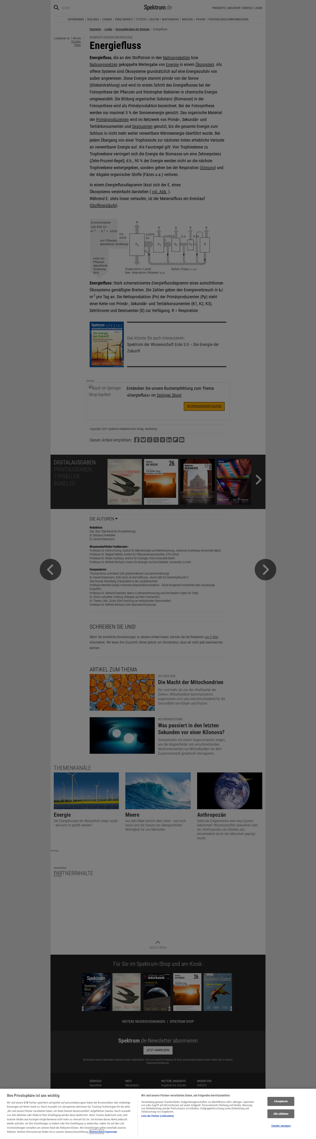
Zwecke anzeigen (281, 1125)
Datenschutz (97, 1131)
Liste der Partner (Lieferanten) (157, 1116)
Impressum (111, 1131)
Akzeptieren (280, 1101)
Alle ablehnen (280, 1113)
